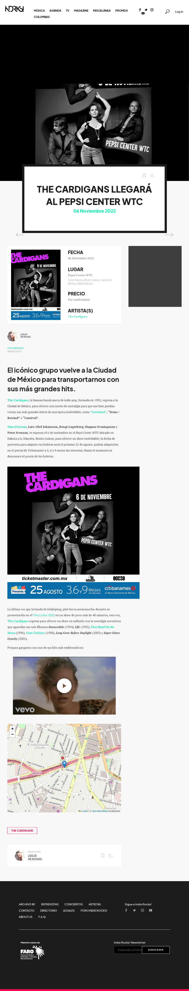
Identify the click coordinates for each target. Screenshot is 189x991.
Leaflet (84, 810)
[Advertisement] (94, 54)
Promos (121, 10)
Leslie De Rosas (25, 335)
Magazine (81, 10)
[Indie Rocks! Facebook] (140, 10)
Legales (69, 910)
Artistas (95, 904)
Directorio (48, 910)
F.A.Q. (42, 916)
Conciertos (73, 904)
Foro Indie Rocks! (94, 910)
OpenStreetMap (100, 810)
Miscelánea (102, 10)
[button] (64, 764)
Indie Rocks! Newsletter (129, 942)
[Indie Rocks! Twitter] (146, 10)
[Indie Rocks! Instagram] (151, 10)
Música (39, 10)
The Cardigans (77, 316)
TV (67, 10)
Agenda (55, 10)
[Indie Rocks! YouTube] (143, 13)
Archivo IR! (27, 904)
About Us (25, 916)
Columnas (42, 16)
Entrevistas (50, 904)
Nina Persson (17, 427)
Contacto (26, 910)
